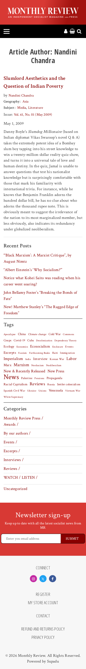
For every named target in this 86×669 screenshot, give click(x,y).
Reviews (37, 384)
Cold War (54, 334)
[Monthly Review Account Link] (65, 31)
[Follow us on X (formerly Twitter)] (43, 578)
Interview (40, 358)
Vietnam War (73, 390)
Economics (22, 346)
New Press (56, 371)
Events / (10, 442)
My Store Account (43, 602)
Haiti (55, 353)
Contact (43, 616)
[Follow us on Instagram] (33, 578)
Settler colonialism (68, 384)
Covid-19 (19, 340)
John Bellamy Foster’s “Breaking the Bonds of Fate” (40, 295)
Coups (7, 340)
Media (21, 107)
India (28, 359)
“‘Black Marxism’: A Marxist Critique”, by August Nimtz (37, 258)
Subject (9, 107)
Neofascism (37, 365)
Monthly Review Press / (23, 418)
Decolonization (44, 340)
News (11, 377)
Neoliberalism (54, 365)
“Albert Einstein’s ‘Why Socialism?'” (33, 269)
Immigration (67, 353)
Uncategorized (15, 488)
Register (43, 594)
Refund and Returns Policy (43, 629)
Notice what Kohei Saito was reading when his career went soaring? (42, 281)
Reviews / (12, 468)
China (22, 334)
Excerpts (10, 352)
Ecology (9, 346)
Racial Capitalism (15, 384)
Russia (51, 384)
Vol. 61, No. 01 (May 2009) (33, 114)
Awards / (11, 424)
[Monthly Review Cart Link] (72, 31)
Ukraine (31, 390)
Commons (68, 334)
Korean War (57, 359)
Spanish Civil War (14, 390)
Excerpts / (12, 451)
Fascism (22, 353)
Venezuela (56, 390)
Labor (71, 358)
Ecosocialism (40, 346)
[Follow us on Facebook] (52, 578)
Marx (7, 365)
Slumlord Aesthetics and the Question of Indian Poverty (34, 82)
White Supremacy (13, 397)
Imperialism (13, 358)
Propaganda (54, 378)
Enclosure (57, 346)
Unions (42, 390)
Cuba (30, 340)
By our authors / (17, 433)
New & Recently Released (24, 371)
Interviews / (14, 459)
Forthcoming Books (39, 353)
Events (69, 346)
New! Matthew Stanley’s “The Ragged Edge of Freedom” (41, 310)
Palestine (26, 378)
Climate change (37, 334)
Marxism (21, 365)
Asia (25, 101)
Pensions (39, 378)
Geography (11, 101)
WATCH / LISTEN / (21, 477)
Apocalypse (10, 334)
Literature (35, 107)
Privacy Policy (43, 637)
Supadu (53, 661)
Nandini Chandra (21, 95)
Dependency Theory (65, 340)
